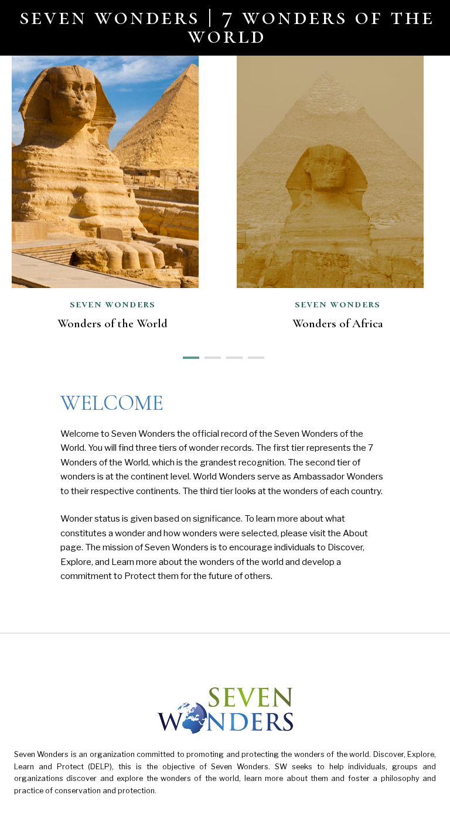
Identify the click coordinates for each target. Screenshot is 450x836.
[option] (337, 195)
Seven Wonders (337, 304)
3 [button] (231, 356)
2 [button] (209, 356)
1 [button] (188, 356)
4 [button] (253, 356)
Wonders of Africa (337, 323)
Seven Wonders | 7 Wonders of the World (227, 25)
